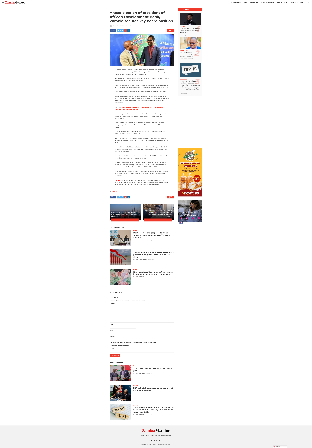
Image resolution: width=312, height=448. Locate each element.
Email (112, 330)
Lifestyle (280, 2)
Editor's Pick (183, 78)
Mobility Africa (289, 2)
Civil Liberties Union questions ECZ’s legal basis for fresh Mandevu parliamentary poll (189, 56)
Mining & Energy (254, 2)
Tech (296, 2)
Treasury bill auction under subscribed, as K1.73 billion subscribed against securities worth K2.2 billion (153, 409)
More (301, 2)
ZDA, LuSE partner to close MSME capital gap (152, 369)
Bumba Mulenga (119, 25)
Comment (112, 303)
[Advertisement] (190, 120)
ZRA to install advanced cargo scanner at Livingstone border (153, 389)
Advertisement (166, 435)
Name (112, 324)
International (270, 2)
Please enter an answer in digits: (119, 345)
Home (142, 435)
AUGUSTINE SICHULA (140, 259)
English (277, 446)
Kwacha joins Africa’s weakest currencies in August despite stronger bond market (153, 273)
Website (112, 336)
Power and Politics (185, 50)
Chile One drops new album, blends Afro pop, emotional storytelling (190, 30)
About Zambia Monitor (153, 435)
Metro (263, 2)
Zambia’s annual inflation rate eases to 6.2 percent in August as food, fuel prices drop (153, 254)
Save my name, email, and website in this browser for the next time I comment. (134, 342)
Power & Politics (236, 2)
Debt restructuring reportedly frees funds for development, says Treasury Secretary (151, 235)
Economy (245, 2)
